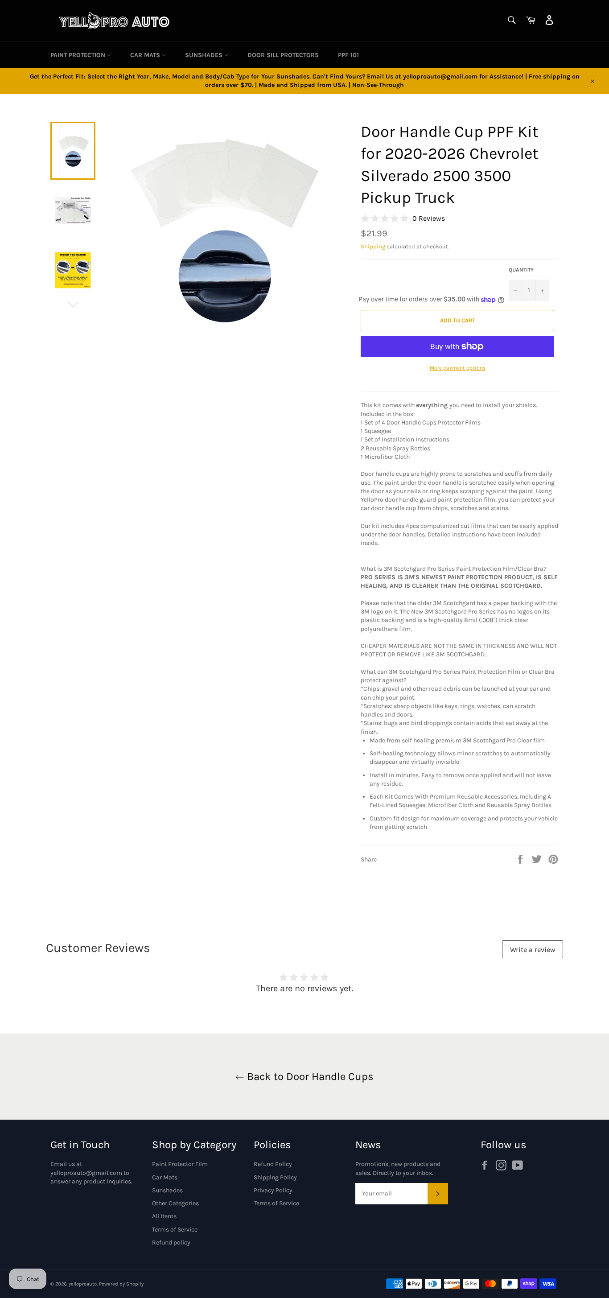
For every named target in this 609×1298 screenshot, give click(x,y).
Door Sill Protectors (283, 55)
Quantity (521, 270)
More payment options (458, 368)
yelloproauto (83, 1284)
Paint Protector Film (180, 1164)
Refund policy (171, 1242)
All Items (164, 1216)
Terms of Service (175, 1229)
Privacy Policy (273, 1190)
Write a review (533, 949)
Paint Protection (78, 55)
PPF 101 (348, 55)
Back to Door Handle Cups (309, 1076)
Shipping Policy (275, 1177)
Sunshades (204, 55)
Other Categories (175, 1203)
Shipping (373, 246)
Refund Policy (273, 1164)
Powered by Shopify (121, 1284)
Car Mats (146, 55)
